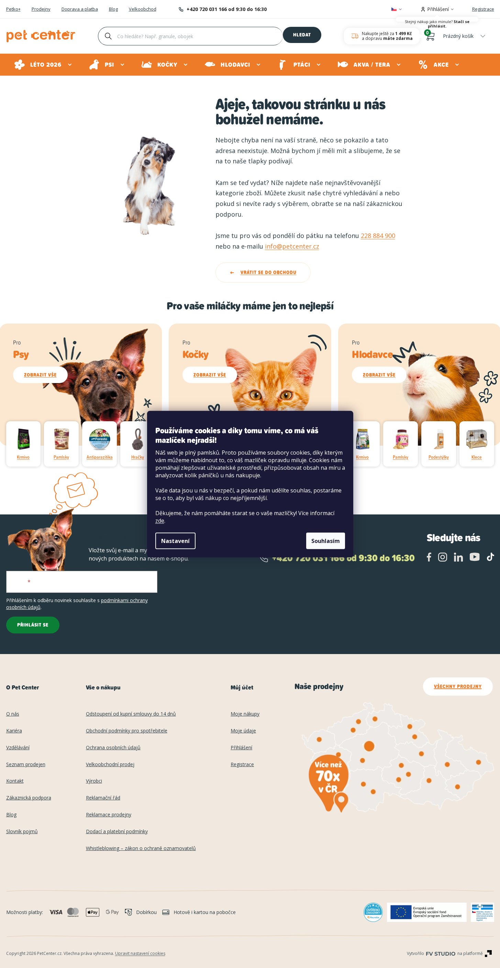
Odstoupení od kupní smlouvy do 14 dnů (131, 714)
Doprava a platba (80, 9)
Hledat (302, 34)
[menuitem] (43, 65)
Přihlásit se (32, 624)
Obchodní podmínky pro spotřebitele (126, 731)
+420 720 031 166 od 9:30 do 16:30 (227, 9)
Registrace (483, 9)
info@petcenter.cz (292, 246)
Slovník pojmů (22, 832)
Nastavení (175, 541)
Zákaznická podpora (28, 798)
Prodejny (41, 9)
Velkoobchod (142, 9)
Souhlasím (325, 541)
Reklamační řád (103, 798)
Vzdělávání (18, 748)
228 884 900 (378, 235)
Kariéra (14, 731)
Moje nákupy (245, 714)
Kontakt (15, 781)
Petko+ (13, 9)
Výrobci (94, 781)
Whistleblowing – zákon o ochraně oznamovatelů (141, 848)
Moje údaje (243, 731)
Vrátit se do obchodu (269, 272)
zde (159, 520)
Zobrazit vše (40, 374)
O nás (12, 714)
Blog (113, 9)
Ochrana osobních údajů (113, 748)
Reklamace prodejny (108, 815)
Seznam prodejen (25, 765)
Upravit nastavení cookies (140, 953)
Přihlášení (241, 748)
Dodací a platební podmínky (117, 832)
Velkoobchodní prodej (110, 765)
